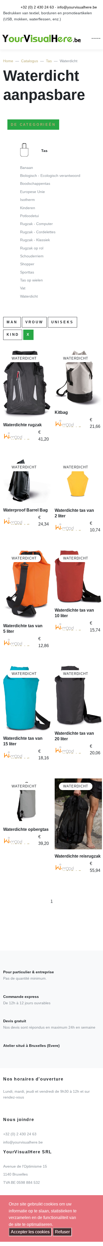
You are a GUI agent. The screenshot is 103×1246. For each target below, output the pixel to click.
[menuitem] (51, 222)
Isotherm (27, 200)
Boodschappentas (35, 183)
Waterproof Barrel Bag (25, 510)
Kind (13, 335)
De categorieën (33, 125)
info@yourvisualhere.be (77, 7)
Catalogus (29, 61)
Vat (22, 288)
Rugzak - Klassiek (35, 240)
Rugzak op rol (31, 248)
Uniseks (62, 322)
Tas (49, 61)
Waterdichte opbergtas (26, 829)
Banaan (26, 167)
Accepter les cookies (30, 1232)
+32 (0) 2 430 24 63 (37, 7)
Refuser (62, 1232)
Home (8, 61)
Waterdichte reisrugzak (78, 856)
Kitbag (61, 412)
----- (96, 38)
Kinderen (27, 208)
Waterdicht (29, 296)
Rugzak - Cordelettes (37, 232)
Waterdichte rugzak (22, 425)
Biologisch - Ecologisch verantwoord (50, 175)
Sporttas (27, 272)
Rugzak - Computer (36, 224)
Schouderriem (32, 256)
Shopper (27, 264)
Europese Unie (32, 192)
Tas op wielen (31, 280)
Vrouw (34, 322)
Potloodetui (29, 216)
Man (12, 322)
